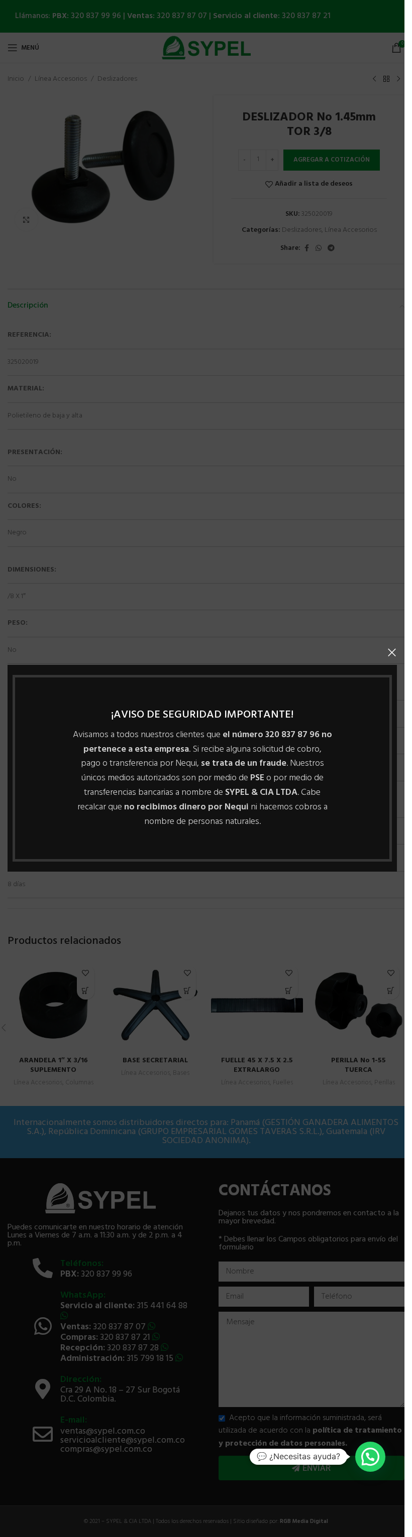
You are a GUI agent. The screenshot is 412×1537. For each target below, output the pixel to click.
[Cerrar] (391, 652)
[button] (370, 1457)
